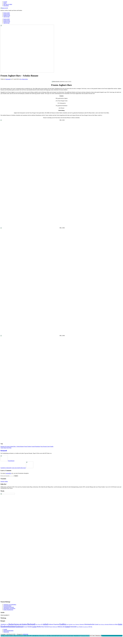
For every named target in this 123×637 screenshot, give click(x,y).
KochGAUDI (6, 14)
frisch (67, 624)
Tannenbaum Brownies (8, 607)
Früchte (74, 624)
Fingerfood (56, 624)
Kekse (116, 624)
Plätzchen (50, 626)
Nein (94, 635)
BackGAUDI (6, 12)
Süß (89, 626)
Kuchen (30, 626)
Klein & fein (25, 79)
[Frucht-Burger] (4, 460)
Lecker (34, 626)
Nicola (4, 3)
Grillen (100, 624)
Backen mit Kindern (20, 624)
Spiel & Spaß (6, 16)
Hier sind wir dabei (7, 4)
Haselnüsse (37, 446)
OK (91, 635)
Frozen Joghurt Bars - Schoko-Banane (15, 446)
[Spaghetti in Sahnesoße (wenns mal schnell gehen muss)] (29, 467)
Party (42, 626)
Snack (78, 626)
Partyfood (46, 626)
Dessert (39, 624)
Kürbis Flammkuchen (8, 609)
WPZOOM (25, 634)
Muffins (39, 626)
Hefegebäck (107, 624)
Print (10, 447)
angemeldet (8, 473)
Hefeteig (111, 624)
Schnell (67, 626)
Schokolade (73, 626)
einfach (45, 624)
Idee (114, 624)
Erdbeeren (51, 624)
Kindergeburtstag (8, 626)
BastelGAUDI (6, 15)
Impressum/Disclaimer (8, 630)
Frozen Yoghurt (27, 446)
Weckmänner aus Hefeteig (9, 608)
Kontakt (5, 1)
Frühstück (77, 624)
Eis (20, 79)
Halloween (103, 624)
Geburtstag (81, 624)
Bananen (3, 446)
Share (5, 447)
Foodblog (63, 624)
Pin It (7, 447)
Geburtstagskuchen (89, 624)
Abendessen (3, 624)
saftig (63, 626)
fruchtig (70, 624)
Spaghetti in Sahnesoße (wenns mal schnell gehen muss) (13, 467)
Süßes (91, 626)
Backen (11, 624)
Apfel (7, 624)
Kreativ (25, 626)
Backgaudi (8, 79)
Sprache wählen (4, 481)
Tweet (2, 447)
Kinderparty (19, 626)
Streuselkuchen (85, 626)
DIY (42, 624)
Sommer (81, 626)
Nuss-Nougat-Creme (45, 446)
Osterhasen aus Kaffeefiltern (9, 604)
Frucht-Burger (11, 460)
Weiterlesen (98, 635)
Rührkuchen (55, 626)
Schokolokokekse (7, 605)
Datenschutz (6, 631)
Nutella (51, 446)
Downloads (6, 5)
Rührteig (60, 626)
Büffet (37, 624)
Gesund (33, 446)
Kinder (120, 624)
